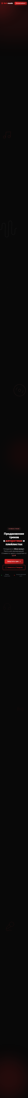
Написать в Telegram (15, 567)
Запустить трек (13, 561)
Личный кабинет (21, 3)
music (8, 3)
